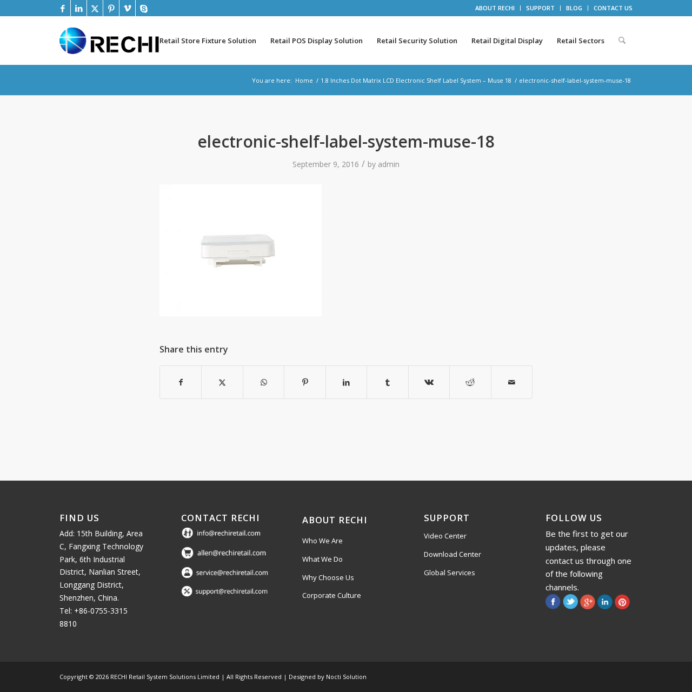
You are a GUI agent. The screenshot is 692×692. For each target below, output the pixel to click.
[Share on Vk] (429, 382)
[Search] (622, 40)
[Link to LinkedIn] (78, 8)
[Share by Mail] (512, 382)
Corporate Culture (331, 595)
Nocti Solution (346, 677)
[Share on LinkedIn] (346, 382)
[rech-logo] (111, 40)
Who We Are (322, 540)
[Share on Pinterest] (304, 382)
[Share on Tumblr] (387, 382)
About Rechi (335, 520)
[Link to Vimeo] (127, 8)
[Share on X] (222, 382)
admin (389, 164)
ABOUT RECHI (495, 8)
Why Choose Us (328, 577)
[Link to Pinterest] (111, 8)
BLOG (574, 8)
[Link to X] (95, 8)
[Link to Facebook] (62, 8)
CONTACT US (613, 8)
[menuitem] (495, 8)
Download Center (452, 554)
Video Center (445, 536)
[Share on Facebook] (180, 382)
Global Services (449, 572)
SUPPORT (540, 8)
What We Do (322, 559)
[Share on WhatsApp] (263, 382)
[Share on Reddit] (470, 382)
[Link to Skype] (144, 8)
